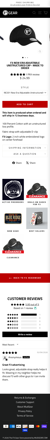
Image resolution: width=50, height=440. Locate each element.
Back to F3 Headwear (27, 277)
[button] (18, 74)
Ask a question (25, 154)
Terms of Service (25, 415)
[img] (9, 353)
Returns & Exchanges (25, 397)
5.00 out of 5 (32, 304)
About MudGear (25, 406)
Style (25, 87)
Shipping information (25, 147)
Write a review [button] (25, 334)
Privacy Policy (25, 411)
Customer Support (25, 402)
